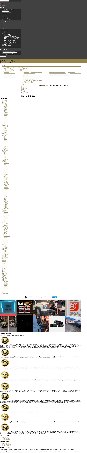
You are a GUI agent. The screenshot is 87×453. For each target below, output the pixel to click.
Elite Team (4, 44)
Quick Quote (3, 56)
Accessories (6, 223)
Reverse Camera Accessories (6, 214)
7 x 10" (5, 143)
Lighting (3, 249)
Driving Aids (4, 226)
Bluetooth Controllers (6, 188)
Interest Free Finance (6, 443)
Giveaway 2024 (7, 34)
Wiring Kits (6, 189)
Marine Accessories (6, 208)
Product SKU (23, 89)
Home (1, 3)
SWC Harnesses (6, 177)
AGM (5, 245)
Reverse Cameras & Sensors (4, 210)
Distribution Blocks (6, 170)
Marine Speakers (6, 201)
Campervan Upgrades (6, 12)
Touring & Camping (6, 289)
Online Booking (3, 21)
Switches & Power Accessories (4, 265)
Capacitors (6, 168)
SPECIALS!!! (4, 102)
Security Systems (4, 235)
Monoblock (6, 147)
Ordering (23, 91)
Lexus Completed (7, 32)
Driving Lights (5, 251)
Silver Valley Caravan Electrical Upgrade (9, 54)
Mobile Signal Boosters (4, 275)
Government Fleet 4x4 (6, 18)
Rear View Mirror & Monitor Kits (6, 220)
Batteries (4, 14)
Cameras (6, 217)
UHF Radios (4, 133)
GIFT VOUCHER (5, 293)
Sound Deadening (4, 272)
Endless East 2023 (7, 35)
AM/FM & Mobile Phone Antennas (6, 166)
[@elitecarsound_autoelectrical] (26, 297)
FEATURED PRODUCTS (4, 101)
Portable (6, 247)
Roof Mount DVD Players (5, 131)
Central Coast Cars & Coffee (9, 40)
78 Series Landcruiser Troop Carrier (8, 51)
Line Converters (6, 172)
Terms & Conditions (6, 439)
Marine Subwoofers (6, 203)
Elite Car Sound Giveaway (9, 41)
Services (2, 7)
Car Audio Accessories (4, 161)
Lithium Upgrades (5, 15)
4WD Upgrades (5, 10)
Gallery (2, 28)
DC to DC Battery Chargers (4, 262)
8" (4, 154)
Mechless (6, 123)
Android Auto (5, 111)
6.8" (5, 142)
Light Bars (6, 254)
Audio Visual (5, 105)
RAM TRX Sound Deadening (7, 53)
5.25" (5, 138)
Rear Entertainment (5, 125)
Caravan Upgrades (5, 11)
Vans (3, 46)
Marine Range (5, 191)
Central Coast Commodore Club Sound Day (34, 77)
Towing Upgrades (5, 16)
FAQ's (1, 25)
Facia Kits (6, 173)
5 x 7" (5, 140)
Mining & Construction (6, 19)
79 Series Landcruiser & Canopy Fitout (9, 52)
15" (4, 152)
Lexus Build (6, 31)
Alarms (5, 239)
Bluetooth (6, 119)
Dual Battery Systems (9, 73)
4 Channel (6, 146)
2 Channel (6, 145)
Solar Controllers (4, 277)
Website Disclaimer (6, 438)
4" (4, 136)
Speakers (4, 135)
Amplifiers (4, 144)
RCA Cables (5, 190)
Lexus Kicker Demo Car (6, 30)
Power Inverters (5, 257)
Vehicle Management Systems (4, 269)
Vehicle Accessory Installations (8, 9)
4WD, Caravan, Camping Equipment (5, 279)
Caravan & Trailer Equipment (6, 285)
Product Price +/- (24, 87)
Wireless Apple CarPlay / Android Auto (6, 114)
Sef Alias (23, 90)
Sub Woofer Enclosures (6, 158)
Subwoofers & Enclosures (5, 151)
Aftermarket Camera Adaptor (6, 185)
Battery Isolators (4, 267)
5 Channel (6, 148)
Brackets (6, 134)
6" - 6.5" (5, 139)
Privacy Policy (5, 437)
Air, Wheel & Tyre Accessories (6, 282)
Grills (5, 164)
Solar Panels (4, 13)
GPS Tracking (4, 233)
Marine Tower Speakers (6, 205)
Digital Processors (6, 163)
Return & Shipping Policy (7, 445)
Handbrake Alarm (6, 232)
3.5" (5, 137)
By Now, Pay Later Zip (6, 444)
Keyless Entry (5, 238)
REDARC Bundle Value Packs (4, 291)
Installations (4, 29)
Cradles (5, 241)
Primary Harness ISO (5, 179)
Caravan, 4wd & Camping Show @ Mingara (12, 37)
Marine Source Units (5, 198)
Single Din (6, 117)
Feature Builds (3, 49)
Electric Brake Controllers (5, 256)
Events (3, 33)
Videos (3, 47)
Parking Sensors (5, 216)
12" (4, 156)
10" (4, 155)
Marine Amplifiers (6, 196)
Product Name (24, 88)
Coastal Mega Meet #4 (8, 43)
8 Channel (6, 149)
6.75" (5, 141)
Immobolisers (7, 236)
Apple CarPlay (5, 109)
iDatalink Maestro (6, 107)
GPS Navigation (6, 122)
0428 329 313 (2, 59)
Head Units (4, 103)
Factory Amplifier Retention (6, 182)
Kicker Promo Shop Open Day (10, 36)
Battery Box (4, 248)
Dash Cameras (5, 222)
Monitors (6, 212)
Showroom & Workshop (6, 45)
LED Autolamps (6, 253)
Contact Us (72, 73)
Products (2, 5)
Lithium (5, 246)
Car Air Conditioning (6, 17)
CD (5, 120)
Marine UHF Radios (5, 193)
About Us (2, 23)
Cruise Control (5, 230)
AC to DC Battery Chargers (4, 259)
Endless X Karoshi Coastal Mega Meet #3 (12, 42)
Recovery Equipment (6, 288)
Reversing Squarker (6, 228)
